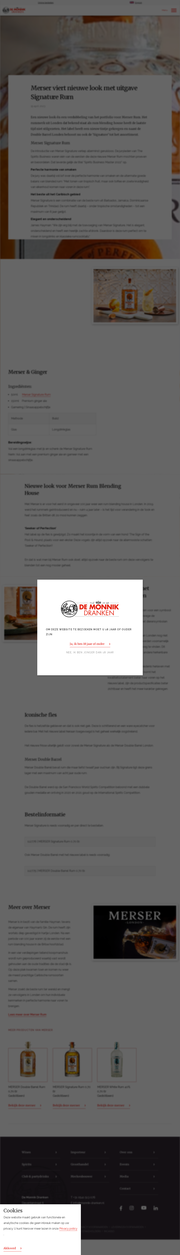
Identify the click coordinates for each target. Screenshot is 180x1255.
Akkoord (10, 1248)
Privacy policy (68, 1228)
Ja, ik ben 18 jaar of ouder (87, 644)
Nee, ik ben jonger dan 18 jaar (90, 652)
